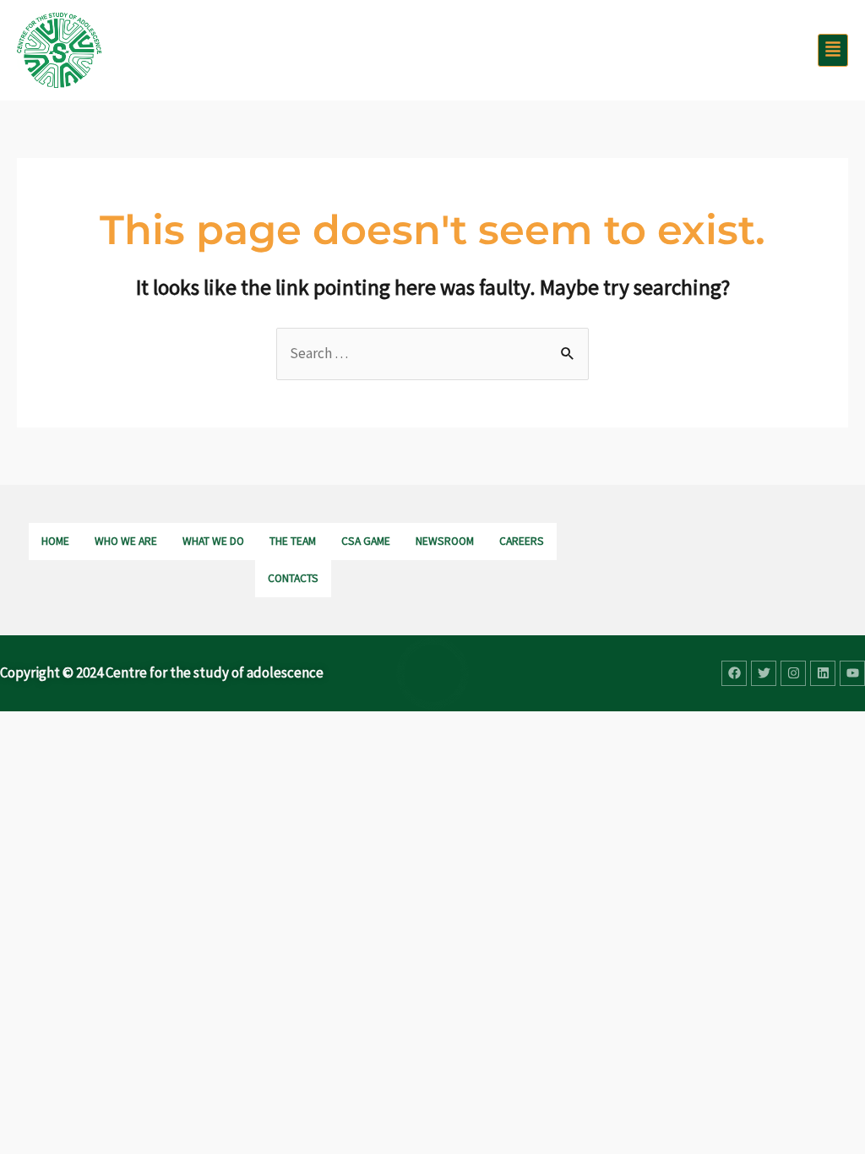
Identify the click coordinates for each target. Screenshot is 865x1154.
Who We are (126, 541)
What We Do (213, 541)
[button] (833, 50)
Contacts (293, 578)
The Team (292, 541)
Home (55, 541)
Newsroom (445, 541)
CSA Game (365, 541)
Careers (521, 541)
